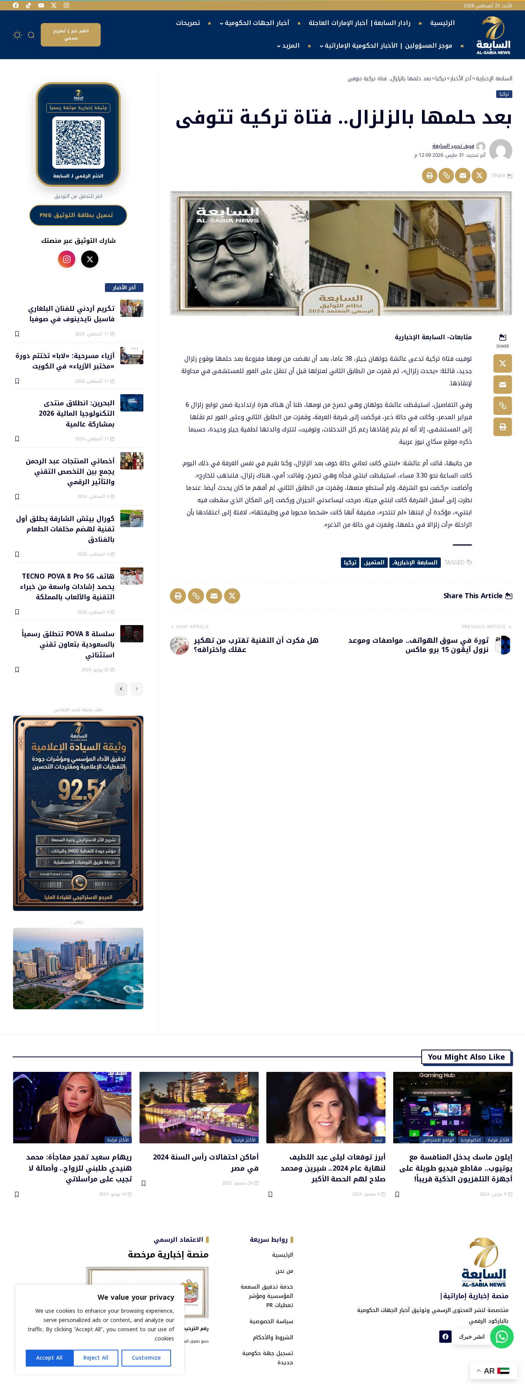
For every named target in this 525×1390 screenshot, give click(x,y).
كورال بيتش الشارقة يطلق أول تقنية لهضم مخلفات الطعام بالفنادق (65, 529)
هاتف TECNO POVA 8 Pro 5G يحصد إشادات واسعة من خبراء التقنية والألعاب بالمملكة (67, 586)
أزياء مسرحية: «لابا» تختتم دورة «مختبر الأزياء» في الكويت (64, 361)
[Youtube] (41, 5)
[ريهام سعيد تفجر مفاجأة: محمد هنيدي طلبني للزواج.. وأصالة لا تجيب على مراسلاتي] (72, 1107)
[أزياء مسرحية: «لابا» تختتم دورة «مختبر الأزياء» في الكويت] (131, 355)
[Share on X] (479, 175)
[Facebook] (16, 5)
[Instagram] (66, 5)
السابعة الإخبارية (416, 562)
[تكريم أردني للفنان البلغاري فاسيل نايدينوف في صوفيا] (131, 308)
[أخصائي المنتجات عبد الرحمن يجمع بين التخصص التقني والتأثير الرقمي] (131, 460)
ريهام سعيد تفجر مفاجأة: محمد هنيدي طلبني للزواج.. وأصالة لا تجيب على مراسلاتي (79, 1168)
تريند (378, 1139)
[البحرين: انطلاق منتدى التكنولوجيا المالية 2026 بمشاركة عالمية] (131, 402)
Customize (146, 1358)
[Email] (462, 175)
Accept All (49, 1358)
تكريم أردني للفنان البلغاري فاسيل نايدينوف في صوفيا (71, 313)
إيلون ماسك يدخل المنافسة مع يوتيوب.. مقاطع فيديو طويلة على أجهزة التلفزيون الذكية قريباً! (455, 1168)
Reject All (95, 1358)
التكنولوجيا (471, 1139)
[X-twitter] (54, 5)
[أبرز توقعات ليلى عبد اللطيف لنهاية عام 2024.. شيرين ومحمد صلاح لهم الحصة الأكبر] (325, 1107)
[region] (99, 1330)
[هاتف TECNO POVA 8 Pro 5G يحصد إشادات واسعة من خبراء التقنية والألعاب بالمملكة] (131, 576)
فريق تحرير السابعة (453, 146)
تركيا (504, 94)
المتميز (375, 562)
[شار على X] (89, 259)
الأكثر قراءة (498, 1139)
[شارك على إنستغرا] (66, 259)
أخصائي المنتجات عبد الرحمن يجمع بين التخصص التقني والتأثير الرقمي (70, 471)
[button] (31, 35)
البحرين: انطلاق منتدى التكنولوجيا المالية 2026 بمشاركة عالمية (76, 413)
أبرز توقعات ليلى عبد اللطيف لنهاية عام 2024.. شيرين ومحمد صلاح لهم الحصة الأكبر (333, 1168)
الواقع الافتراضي (438, 1139)
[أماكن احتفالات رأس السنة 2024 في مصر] (199, 1107)
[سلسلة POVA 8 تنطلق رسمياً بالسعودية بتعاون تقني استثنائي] (131, 633)
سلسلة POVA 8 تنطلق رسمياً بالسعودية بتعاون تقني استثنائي (68, 644)
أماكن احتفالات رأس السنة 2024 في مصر (206, 1162)
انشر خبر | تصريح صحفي (71, 34)
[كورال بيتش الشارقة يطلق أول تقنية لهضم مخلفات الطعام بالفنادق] (131, 518)
